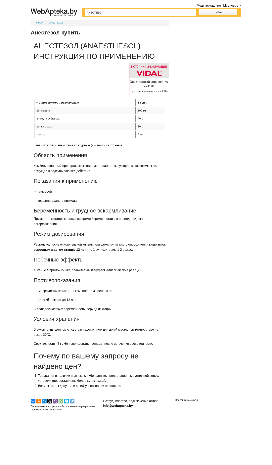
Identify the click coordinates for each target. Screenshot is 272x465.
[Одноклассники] (38, 401)
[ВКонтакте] (33, 401)
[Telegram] (72, 401)
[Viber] (55, 401)
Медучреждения (209, 5)
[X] (49, 401)
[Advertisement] (208, 45)
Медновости (232, 5)
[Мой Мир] (44, 401)
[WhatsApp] (61, 401)
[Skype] (66, 401)
